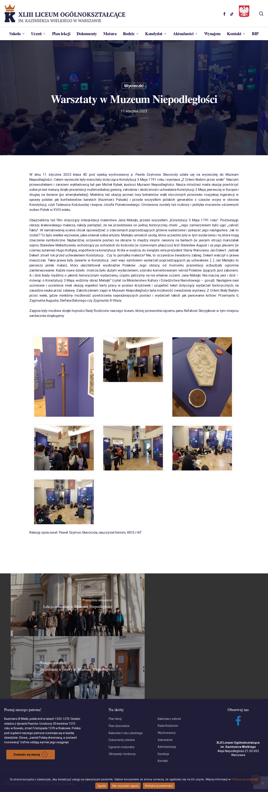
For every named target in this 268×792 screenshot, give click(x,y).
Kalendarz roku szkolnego (126, 733)
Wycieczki (133, 85)
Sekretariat (165, 739)
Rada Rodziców (168, 725)
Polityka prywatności (159, 785)
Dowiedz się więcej (27, 754)
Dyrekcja (163, 753)
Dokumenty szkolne (122, 739)
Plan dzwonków (119, 725)
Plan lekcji (115, 718)
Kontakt (163, 760)
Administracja (167, 746)
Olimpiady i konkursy (122, 753)
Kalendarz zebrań (169, 718)
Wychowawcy (167, 732)
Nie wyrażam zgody (125, 785)
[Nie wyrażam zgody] (263, 783)
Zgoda (101, 785)
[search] (261, 14)
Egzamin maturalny (122, 747)
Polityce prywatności (245, 779)
